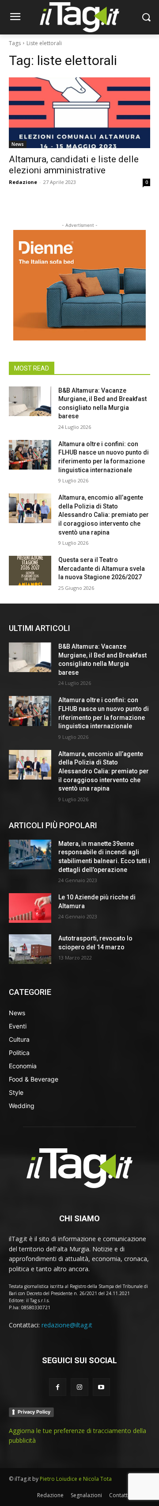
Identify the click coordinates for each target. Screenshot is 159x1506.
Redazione (23, 182)
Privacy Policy (34, 1412)
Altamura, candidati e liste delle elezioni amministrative (74, 165)
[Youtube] (101, 1386)
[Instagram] (79, 1386)
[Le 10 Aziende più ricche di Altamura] (30, 908)
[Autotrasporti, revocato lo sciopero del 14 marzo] (30, 949)
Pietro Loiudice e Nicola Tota (76, 1479)
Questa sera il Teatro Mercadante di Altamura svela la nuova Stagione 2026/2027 (101, 568)
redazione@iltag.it (67, 1325)
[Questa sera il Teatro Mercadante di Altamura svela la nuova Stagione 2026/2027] (30, 570)
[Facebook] (57, 1386)
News (17, 144)
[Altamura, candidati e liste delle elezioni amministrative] (79, 112)
